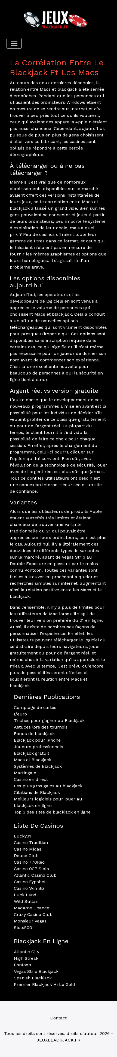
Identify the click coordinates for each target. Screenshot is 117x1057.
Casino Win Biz (29, 888)
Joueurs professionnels (38, 746)
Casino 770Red (29, 862)
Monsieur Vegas (30, 921)
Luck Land (25, 894)
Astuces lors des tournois (40, 727)
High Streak (26, 958)
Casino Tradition (31, 842)
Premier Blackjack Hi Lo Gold (44, 984)
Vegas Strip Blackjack (36, 971)
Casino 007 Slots (31, 868)
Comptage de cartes (35, 707)
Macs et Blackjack (32, 759)
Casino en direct (31, 779)
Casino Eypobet (30, 881)
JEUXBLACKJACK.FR (58, 1040)
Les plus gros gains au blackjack (48, 785)
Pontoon (22, 964)
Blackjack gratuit (31, 753)
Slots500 (23, 927)
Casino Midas (27, 849)
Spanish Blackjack (33, 977)
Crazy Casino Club (33, 914)
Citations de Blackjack (37, 792)
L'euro (20, 714)
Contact (58, 1018)
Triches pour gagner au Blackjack (49, 720)
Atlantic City (26, 951)
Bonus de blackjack (34, 733)
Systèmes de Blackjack (38, 766)
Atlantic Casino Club (35, 875)
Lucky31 (22, 836)
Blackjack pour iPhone (37, 740)
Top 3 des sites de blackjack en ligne (52, 812)
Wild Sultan (26, 901)
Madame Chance (31, 907)
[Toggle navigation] (14, 43)
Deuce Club (26, 855)
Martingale (25, 772)
